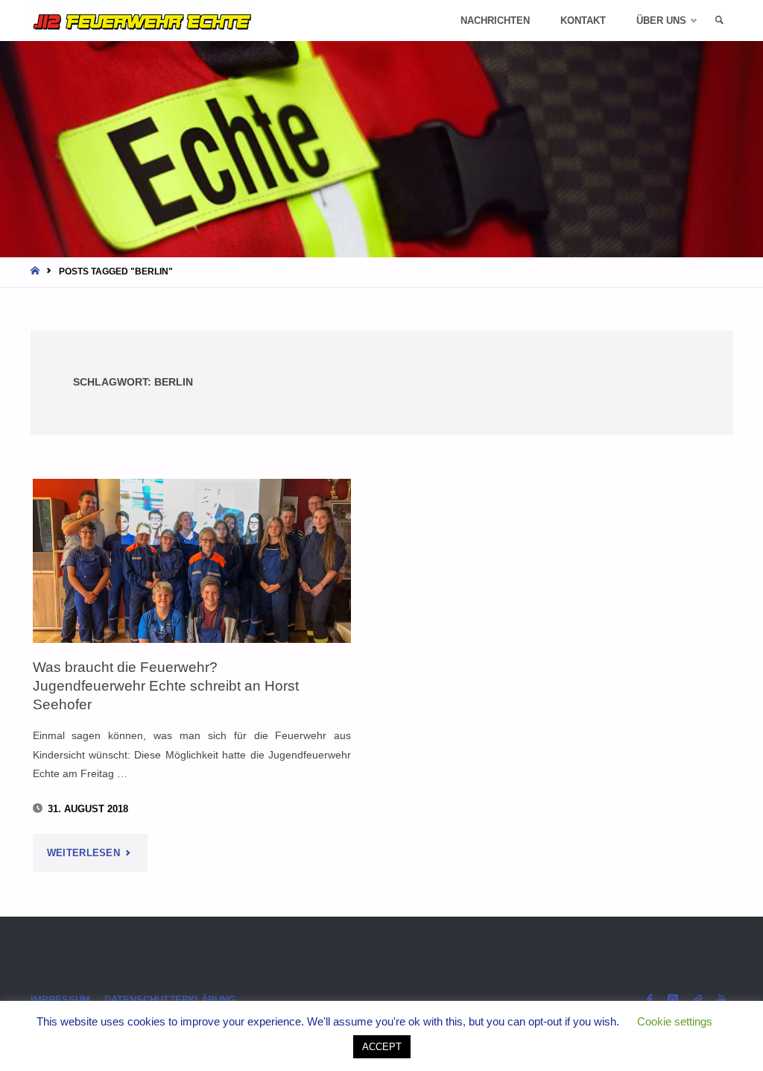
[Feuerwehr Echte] (142, 20)
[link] (719, 20)
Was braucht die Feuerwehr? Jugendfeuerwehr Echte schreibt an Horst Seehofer (166, 686)
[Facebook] (649, 1000)
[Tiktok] (697, 1000)
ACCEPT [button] (382, 1046)
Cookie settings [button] (674, 1021)
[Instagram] (673, 1000)
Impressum (60, 999)
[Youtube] (721, 1000)
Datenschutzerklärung (169, 999)
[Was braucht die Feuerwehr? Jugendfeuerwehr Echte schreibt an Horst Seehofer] (192, 561)
